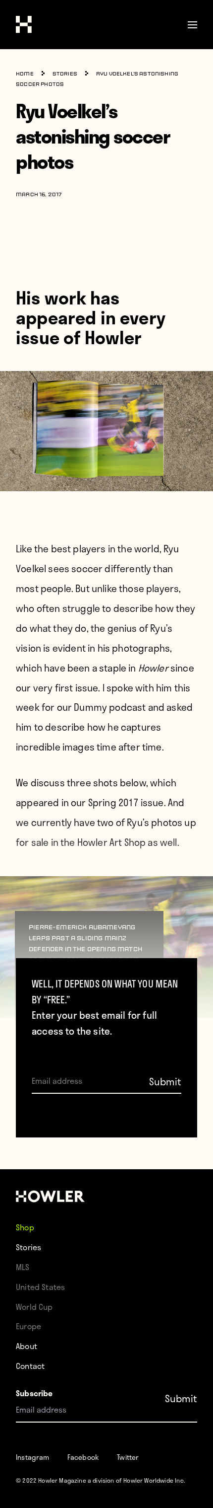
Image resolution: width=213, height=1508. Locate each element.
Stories (65, 74)
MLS (23, 1267)
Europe (28, 1326)
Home (25, 74)
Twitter (128, 1457)
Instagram (33, 1457)
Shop (25, 1227)
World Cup (34, 1306)
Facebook (83, 1457)
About (26, 1346)
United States (40, 1287)
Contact (30, 1365)
